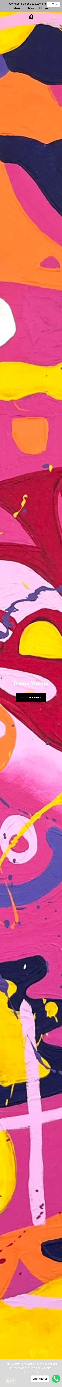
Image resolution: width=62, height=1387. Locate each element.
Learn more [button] (31, 1372)
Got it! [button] (10, 1381)
